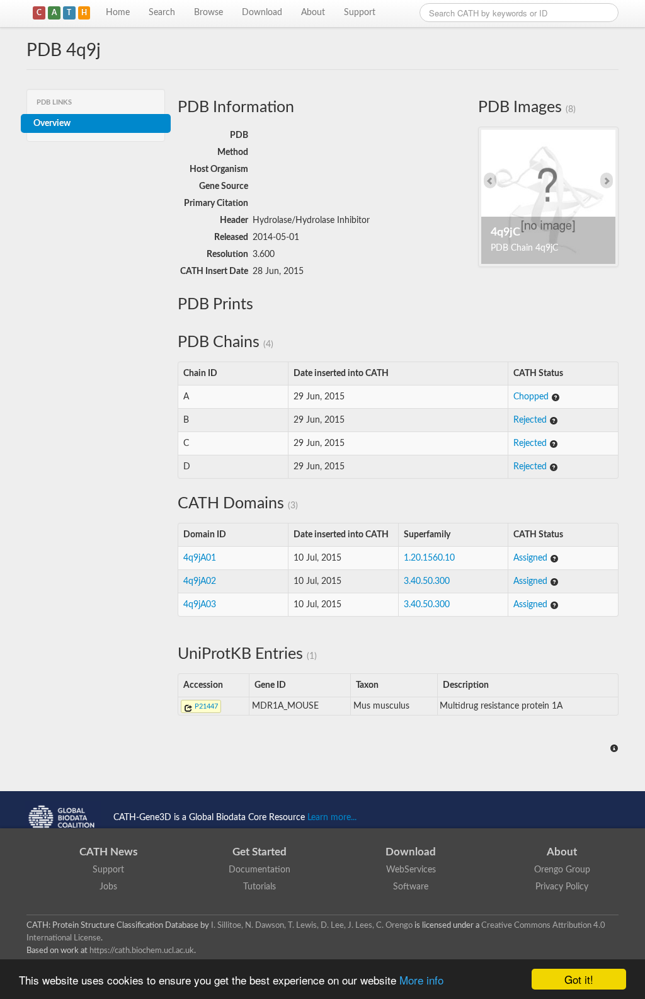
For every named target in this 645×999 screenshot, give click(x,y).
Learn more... (332, 817)
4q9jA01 (199, 558)
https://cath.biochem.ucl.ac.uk (141, 950)
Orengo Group (562, 869)
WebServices (411, 869)
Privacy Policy (561, 886)
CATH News (108, 852)
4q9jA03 (199, 604)
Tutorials (259, 886)
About (313, 12)
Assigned (531, 558)
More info (421, 980)
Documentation (259, 869)
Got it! (578, 979)
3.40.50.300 (427, 581)
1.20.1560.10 (429, 558)
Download (262, 12)
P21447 (205, 706)
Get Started (259, 852)
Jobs (108, 886)
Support (359, 12)
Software (410, 886)
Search (162, 12)
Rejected (531, 420)
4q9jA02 (199, 581)
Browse (208, 12)
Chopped (532, 396)
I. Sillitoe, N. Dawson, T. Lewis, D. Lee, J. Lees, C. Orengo (312, 925)
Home (118, 12)
